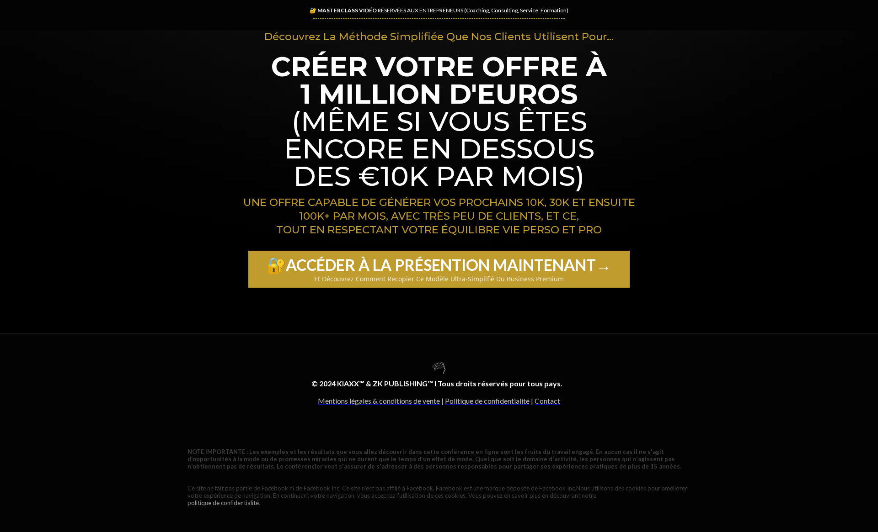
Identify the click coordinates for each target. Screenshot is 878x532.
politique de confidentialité (223, 502)
